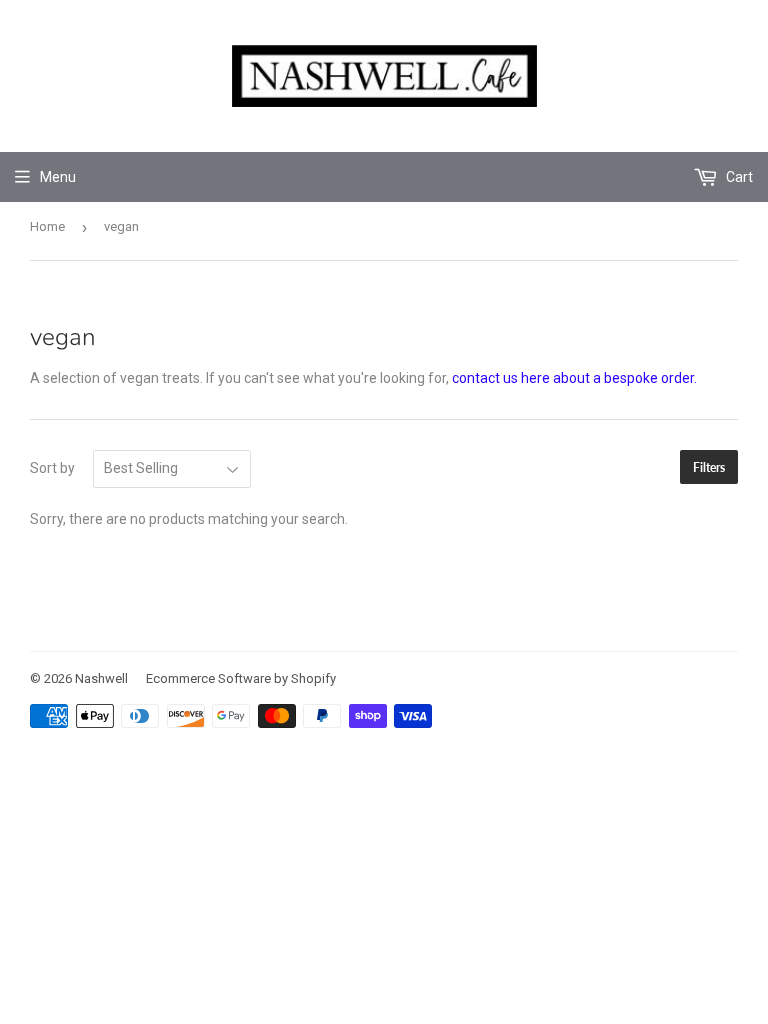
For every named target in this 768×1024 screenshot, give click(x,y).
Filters (709, 467)
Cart (738, 177)
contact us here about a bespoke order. (574, 378)
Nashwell (101, 678)
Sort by (52, 468)
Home (47, 226)
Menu (58, 177)
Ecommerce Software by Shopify (241, 678)
